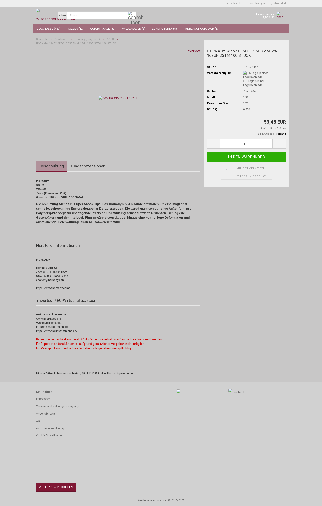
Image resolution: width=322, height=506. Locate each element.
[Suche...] (132, 16)
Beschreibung (51, 166)
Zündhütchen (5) (164, 28)
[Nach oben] (310, 499)
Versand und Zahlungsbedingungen (58, 406)
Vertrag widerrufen (56, 487)
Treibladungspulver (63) (201, 28)
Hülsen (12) (75, 28)
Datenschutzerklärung (50, 428)
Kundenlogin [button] (257, 3)
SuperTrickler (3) (103, 28)
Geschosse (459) (48, 28)
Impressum (43, 398)
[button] (231, 3)
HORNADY (194, 50)
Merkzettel (279, 3)
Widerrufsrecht (45, 413)
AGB (39, 421)
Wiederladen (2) (133, 28)
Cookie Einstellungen (49, 435)
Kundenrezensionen (87, 166)
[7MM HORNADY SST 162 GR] (118, 98)
